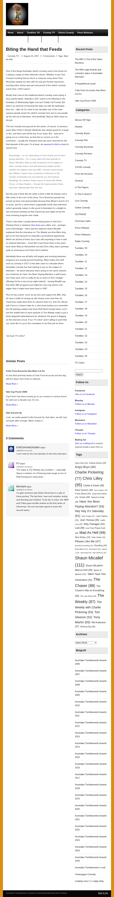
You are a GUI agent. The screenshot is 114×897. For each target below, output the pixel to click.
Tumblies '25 (81, 356)
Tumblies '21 (81, 329)
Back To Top (103, 893)
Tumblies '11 (81, 261)
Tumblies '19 (81, 315)
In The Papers (82, 187)
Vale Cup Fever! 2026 (85, 100)
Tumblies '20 (81, 322)
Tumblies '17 (81, 302)
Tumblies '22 (81, 335)
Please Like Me (87, 541)
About (20, 32)
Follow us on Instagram (86, 414)
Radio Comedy (82, 241)
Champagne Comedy (85, 874)
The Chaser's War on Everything (89, 591)
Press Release (82, 228)
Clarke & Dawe (93, 485)
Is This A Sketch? (83, 194)
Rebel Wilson (81, 549)
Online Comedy (66, 32)
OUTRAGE (80, 214)
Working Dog (87, 626)
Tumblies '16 (81, 295)
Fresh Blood (83, 493)
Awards (78, 126)
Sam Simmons (99, 553)
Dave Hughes (100, 490)
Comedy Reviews (83, 153)
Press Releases (85, 32)
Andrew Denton (97, 463)
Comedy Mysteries (17, 39)
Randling (100, 545)
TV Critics (35, 39)
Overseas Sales (83, 221)
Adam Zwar (81, 463)
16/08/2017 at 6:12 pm (24, 450)
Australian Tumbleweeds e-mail (90, 867)
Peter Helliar (98, 537)
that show (35, 225)
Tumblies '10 (81, 255)
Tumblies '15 (81, 288)
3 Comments (49, 56)
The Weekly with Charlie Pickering (88, 607)
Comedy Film (50, 39)
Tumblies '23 (81, 342)
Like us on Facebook (85, 394)
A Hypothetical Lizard (85, 83)
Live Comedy (81, 200)
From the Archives (84, 174)
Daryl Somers (84, 490)
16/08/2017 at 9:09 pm (24, 490)
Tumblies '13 (81, 275)
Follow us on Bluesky (85, 404)
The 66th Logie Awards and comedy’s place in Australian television (89, 73)
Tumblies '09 (81, 248)
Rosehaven (95, 549)
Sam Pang (85, 553)
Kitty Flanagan (94, 524)
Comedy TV (49, 32)
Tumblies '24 (81, 349)
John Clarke (88, 516)
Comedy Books (82, 133)
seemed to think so (53, 144)
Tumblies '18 (81, 308)
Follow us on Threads (85, 433)
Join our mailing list (84, 443)
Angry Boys (85, 466)
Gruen (84, 497)
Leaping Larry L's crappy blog (89, 881)
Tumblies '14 (81, 281)
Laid (79, 527)
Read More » (12, 384)
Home (11, 32)
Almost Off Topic (83, 120)
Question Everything (84, 545)
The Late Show (88, 596)
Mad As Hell (92, 533)
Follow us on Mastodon (86, 423)
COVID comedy (83, 167)
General (79, 180)
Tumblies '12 (81, 268)
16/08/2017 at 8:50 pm (24, 467)
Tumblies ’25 (33, 32)
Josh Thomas (89, 520)
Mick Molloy (82, 537)
